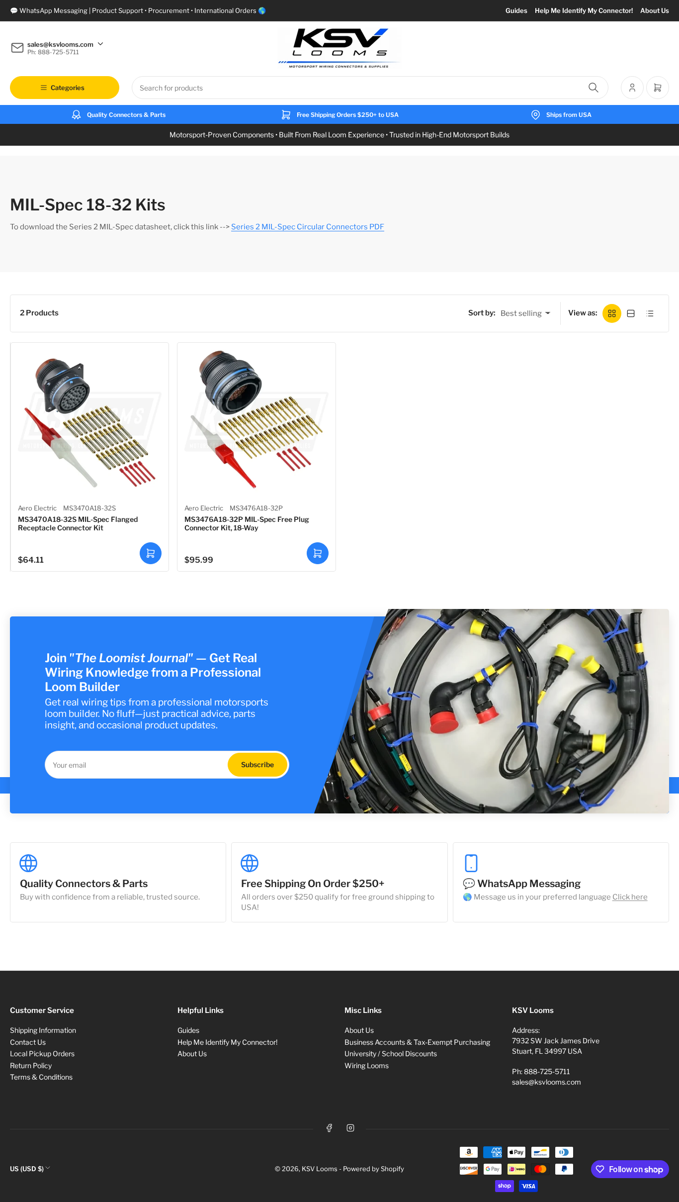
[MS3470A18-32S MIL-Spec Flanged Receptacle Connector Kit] (90, 422)
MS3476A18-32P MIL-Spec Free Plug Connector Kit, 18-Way (246, 523)
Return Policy (31, 1065)
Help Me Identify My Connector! (584, 10)
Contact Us (28, 1042)
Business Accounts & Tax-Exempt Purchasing (417, 1042)
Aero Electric (37, 508)
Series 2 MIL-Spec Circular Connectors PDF (307, 226)
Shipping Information (43, 1030)
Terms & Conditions (41, 1077)
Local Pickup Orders (42, 1053)
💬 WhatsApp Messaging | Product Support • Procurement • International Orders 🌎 (138, 10)
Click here (630, 897)
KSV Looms (320, 1169)
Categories (68, 88)
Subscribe (257, 764)
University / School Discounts (390, 1053)
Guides (516, 10)
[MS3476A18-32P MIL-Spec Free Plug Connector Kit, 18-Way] (256, 422)
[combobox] (370, 87)
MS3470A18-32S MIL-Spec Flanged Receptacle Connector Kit (78, 523)
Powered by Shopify (373, 1169)
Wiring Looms (366, 1065)
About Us (654, 10)
